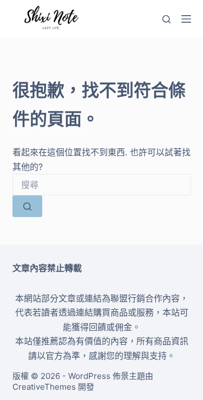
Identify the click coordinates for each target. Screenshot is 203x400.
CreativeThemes (44, 387)
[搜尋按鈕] (27, 206)
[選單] (186, 19)
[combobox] (101, 184)
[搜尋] (166, 19)
